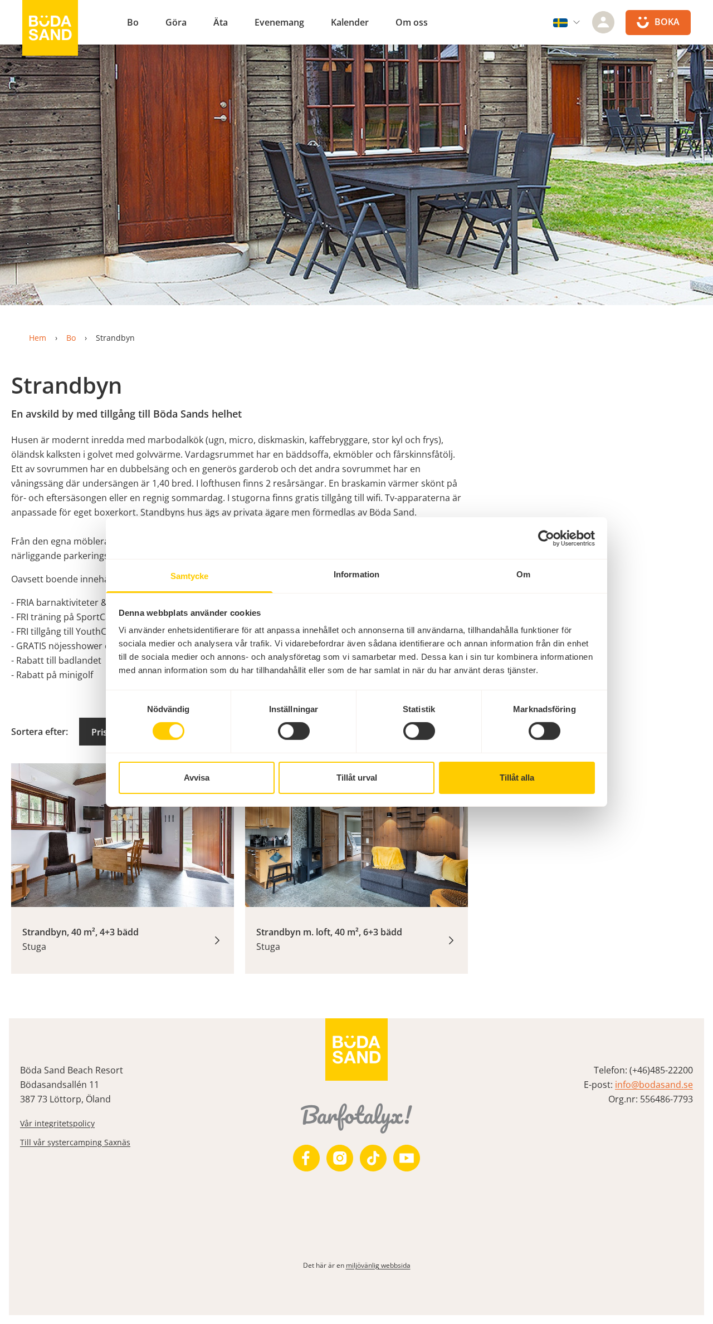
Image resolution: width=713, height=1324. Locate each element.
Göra (176, 22)
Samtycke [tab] (189, 576)
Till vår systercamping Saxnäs (75, 1142)
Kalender (350, 22)
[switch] (294, 731)
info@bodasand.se (654, 1084)
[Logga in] (603, 22)
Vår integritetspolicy (57, 1123)
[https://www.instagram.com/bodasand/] (339, 1158)
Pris (99, 732)
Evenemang (279, 22)
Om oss (411, 22)
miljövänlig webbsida (378, 1265)
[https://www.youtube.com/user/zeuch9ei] (406, 1158)
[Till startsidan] (50, 28)
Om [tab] (523, 574)
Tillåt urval (356, 777)
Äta (220, 22)
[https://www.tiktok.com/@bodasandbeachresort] (373, 1158)
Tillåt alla (517, 777)
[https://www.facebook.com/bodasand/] (306, 1158)
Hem (37, 337)
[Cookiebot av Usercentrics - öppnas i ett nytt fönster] (546, 537)
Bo (133, 22)
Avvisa (196, 777)
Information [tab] (356, 574)
